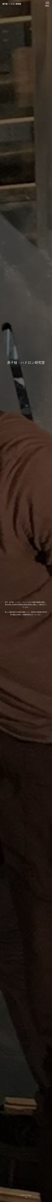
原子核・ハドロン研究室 (11, 4)
